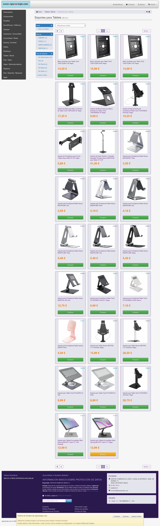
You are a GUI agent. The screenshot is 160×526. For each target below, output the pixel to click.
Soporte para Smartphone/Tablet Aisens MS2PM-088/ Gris (135, 204)
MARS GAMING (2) (45, 45)
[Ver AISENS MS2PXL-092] (70, 236)
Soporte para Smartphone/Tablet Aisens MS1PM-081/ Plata (135, 157)
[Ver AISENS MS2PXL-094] (103, 236)
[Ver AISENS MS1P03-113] (136, 331)
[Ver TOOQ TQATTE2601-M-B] (103, 47)
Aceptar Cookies (136, 516)
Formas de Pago (80, 511)
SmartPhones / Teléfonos (12, 25)
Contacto (131, 4)
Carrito (153, 4)
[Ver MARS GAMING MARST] (103, 426)
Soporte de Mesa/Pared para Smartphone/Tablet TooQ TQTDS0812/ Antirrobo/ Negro (135, 111)
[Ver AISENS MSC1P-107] (70, 142)
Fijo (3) (40, 61)
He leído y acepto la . (58, 496)
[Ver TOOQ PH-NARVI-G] (70, 379)
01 (103, 31)
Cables (5, 47)
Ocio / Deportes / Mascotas (12, 73)
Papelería (6, 68)
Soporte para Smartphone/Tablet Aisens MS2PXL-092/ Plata (70, 252)
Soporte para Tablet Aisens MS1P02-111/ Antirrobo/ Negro (102, 346)
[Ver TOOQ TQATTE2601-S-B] (136, 47)
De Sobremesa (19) (45, 57)
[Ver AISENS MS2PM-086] (103, 189)
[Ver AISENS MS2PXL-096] (136, 236)
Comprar (70, 75)
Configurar (117, 516)
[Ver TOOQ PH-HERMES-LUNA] (136, 284)
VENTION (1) (43, 48)
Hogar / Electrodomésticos (12, 64)
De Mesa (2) (42, 68)
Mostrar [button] (146, 31)
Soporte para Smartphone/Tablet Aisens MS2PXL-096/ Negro (135, 252)
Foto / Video (7, 60)
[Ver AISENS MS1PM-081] (136, 142)
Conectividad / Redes (10, 38)
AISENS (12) (42, 38)
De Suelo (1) (42, 71)
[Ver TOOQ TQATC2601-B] (70, 94)
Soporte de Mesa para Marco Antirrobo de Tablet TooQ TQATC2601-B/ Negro (70, 110)
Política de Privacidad (92, 491)
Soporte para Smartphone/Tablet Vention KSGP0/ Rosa (70, 346)
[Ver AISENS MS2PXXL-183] (70, 284)
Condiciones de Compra (50, 511)
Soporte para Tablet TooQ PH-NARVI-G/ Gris (70, 394)
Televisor (6, 29)
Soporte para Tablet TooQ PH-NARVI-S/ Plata (103, 394)
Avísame (103, 454)
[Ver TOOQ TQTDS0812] (136, 94)
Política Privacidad (48, 509)
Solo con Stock (43, 29)
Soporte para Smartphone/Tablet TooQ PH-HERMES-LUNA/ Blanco (135, 299)
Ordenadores (8, 12)
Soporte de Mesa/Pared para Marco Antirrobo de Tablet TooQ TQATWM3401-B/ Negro (101, 111)
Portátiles (6, 21)
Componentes (8, 16)
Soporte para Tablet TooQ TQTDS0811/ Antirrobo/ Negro (135, 394)
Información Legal (81, 507)
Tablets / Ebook (8, 55)
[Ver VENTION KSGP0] (70, 331)
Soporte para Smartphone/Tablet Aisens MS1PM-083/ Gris (70, 204)
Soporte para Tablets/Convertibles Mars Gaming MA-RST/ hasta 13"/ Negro (102, 441)
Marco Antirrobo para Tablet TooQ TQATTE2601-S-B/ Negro (133, 62)
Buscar (142, 4)
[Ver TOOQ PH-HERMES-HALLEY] (103, 284)
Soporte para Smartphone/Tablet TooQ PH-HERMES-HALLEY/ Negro (102, 299)
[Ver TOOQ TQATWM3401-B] (103, 94)
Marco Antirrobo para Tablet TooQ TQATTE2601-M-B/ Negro (100, 62)
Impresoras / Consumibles (12, 34)
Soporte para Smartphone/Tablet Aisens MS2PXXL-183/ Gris (70, 299)
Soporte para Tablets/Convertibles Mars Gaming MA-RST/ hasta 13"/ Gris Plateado (70, 442)
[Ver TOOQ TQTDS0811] (136, 379)
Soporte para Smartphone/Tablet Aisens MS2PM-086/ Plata (102, 204)
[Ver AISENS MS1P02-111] (103, 331)
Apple (5, 77)
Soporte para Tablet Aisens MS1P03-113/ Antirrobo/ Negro (134, 346)
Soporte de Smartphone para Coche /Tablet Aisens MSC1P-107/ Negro (69, 157)
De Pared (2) (42, 64)
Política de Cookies (87, 523)
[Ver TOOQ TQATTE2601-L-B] (70, 47)
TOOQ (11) (42, 41)
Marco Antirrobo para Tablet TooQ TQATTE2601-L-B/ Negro (68, 62)
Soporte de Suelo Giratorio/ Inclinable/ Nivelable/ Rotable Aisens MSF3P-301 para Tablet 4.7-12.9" (102, 158)
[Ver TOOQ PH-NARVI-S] (103, 379)
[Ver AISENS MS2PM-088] (136, 189)
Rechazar (126, 516)
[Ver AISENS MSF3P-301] (103, 142)
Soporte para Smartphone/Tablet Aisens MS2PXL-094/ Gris (102, 252)
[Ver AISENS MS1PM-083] (70, 189)
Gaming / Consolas (10, 42)
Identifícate (119, 4)
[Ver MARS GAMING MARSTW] (70, 426)
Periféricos (7, 51)
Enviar (69, 501)
